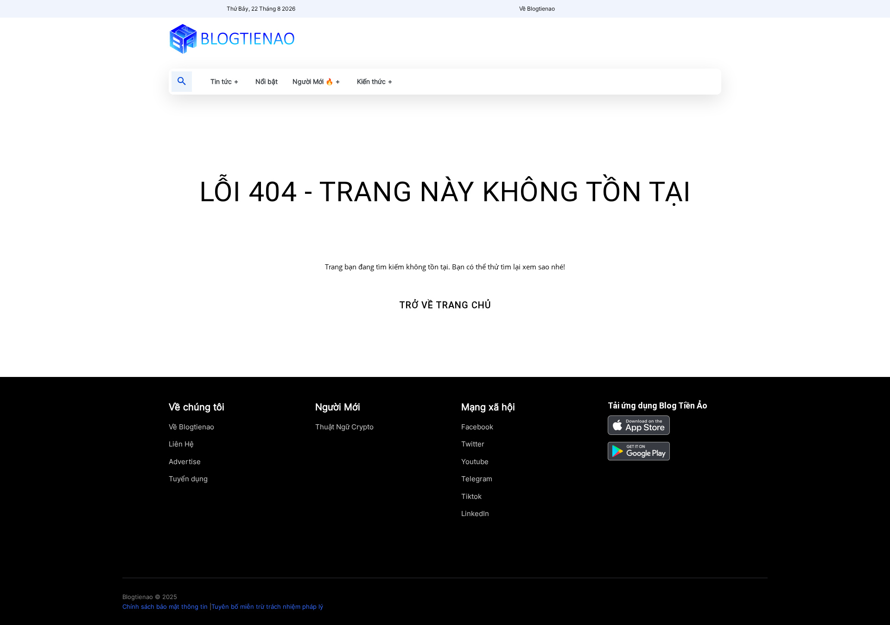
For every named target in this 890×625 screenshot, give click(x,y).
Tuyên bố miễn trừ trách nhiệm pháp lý (267, 606)
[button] (182, 81)
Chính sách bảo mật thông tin (165, 606)
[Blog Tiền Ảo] (253, 38)
